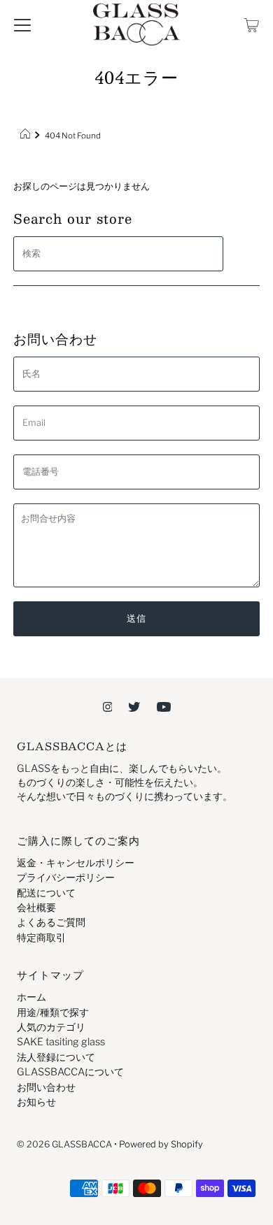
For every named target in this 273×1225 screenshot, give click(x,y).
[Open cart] (251, 24)
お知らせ (36, 1102)
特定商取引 (41, 937)
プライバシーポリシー (66, 877)
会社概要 (36, 907)
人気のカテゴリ (51, 1027)
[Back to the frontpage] (27, 135)
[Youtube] (164, 706)
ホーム (31, 997)
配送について (46, 893)
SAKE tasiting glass (61, 1042)
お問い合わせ (46, 1087)
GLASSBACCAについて (70, 1072)
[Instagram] (108, 706)
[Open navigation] (22, 24)
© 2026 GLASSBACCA (64, 1144)
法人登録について (56, 1057)
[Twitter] (134, 706)
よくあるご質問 (51, 922)
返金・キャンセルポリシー (75, 863)
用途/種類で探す (53, 1012)
